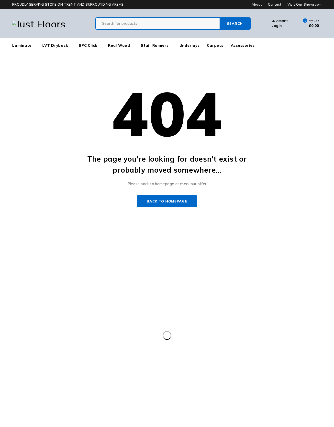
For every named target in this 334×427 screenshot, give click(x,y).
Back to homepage (167, 201)
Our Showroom (22, 260)
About (257, 4)
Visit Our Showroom (305, 4)
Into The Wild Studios (43, 424)
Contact (274, 4)
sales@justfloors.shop (19, 266)
